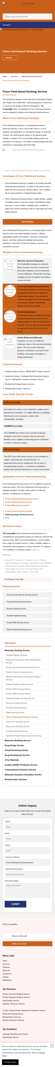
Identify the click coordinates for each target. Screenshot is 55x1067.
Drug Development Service (17, 755)
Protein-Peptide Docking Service (19, 684)
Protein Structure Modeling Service (16, 994)
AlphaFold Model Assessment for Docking (23, 736)
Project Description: (12, 881)
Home (5, 77)
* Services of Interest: (12, 857)
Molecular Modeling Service (18, 740)
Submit (15, 904)
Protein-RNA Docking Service (18, 694)
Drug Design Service (14, 745)
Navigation (7, 25)
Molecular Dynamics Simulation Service (23, 774)
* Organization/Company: (14, 869)
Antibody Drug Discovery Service (15, 1034)
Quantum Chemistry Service (14, 1004)
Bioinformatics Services (16, 779)
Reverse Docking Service (16, 703)
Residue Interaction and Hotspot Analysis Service (23, 678)
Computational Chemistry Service (20, 770)
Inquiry (8, 57)
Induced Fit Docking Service (18, 722)
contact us (36, 550)
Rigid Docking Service (15, 712)
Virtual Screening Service (16, 750)
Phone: (7, 833)
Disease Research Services (13, 1020)
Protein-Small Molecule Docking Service (23, 667)
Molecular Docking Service (31, 77)
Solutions (6, 967)
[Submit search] (49, 17)
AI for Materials (12, 760)
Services (14, 77)
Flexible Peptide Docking (16, 655)
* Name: (8, 821)
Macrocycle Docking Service (18, 726)
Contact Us (7, 974)
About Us (6, 970)
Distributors (7, 980)
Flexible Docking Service (16, 708)
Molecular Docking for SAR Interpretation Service (23, 661)
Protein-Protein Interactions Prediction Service (24, 1010)
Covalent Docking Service (17, 731)
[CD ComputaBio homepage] (27, 6)
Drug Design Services (11, 1001)
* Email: (7, 845)
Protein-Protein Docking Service (19, 672)
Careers (6, 977)
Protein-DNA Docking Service (18, 689)
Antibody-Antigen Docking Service (20, 698)
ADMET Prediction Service (21, 765)
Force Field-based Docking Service (22, 717)
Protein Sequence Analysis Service (16, 997)
